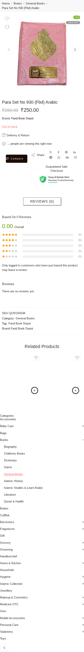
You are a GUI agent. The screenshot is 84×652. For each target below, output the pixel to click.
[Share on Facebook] (58, 152)
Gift (2, 535)
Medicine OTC (9, 604)
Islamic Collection (11, 583)
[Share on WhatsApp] (59, 157)
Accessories (8, 419)
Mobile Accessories (12, 618)
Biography (10, 446)
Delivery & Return (17, 135)
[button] (34, 390)
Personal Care (9, 624)
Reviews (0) (42, 201)
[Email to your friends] (75, 157)
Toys (3, 638)
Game (8, 467)
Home (6, 3)
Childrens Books (14, 453)
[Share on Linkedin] (74, 152)
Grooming (6, 549)
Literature (10, 494)
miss (3, 611)
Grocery (5, 542)
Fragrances (7, 528)
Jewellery (6, 590)
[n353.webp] (42, 53)
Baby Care (7, 426)
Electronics (7, 522)
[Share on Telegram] (50, 157)
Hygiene (5, 576)
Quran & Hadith (14, 501)
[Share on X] (50, 152)
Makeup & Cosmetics (14, 597)
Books (18, 3)
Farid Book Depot (22, 118)
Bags (3, 433)
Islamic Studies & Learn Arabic (23, 487)
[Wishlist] (7, 19)
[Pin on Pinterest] (66, 152)
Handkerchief (8, 556)
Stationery (6, 631)
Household (7, 570)
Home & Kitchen (10, 563)
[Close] (4, 647)
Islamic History (13, 481)
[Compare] (7, 27)
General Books (35, 3)
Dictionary (10, 460)
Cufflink (5, 515)
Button (4, 508)
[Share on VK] (67, 157)
